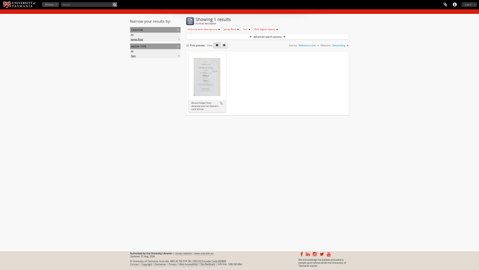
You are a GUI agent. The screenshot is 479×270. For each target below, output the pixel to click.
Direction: (326, 45)
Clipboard (445, 4)
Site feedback (207, 264)
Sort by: (293, 45)
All (132, 35)
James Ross (137, 39)
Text (133, 56)
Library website (183, 253)
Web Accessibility (188, 264)
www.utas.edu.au (203, 253)
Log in (468, 4)
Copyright (146, 264)
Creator (137, 29)
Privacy (173, 264)
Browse (49, 4)
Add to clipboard (221, 103)
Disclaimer (160, 264)
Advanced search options (268, 36)
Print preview (197, 45)
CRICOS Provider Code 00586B (209, 261)
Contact (134, 264)
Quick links (454, 4)
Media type (138, 46)
